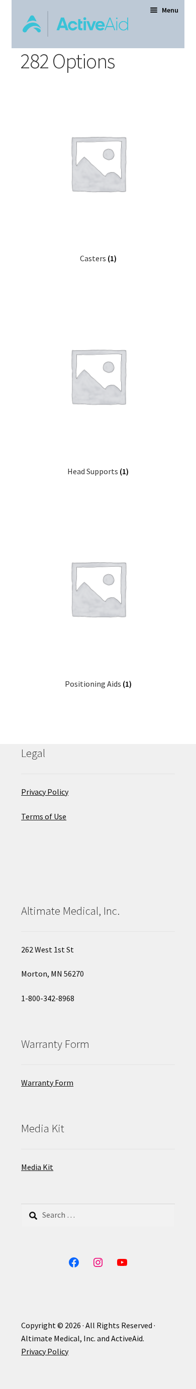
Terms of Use (43, 816)
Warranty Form (47, 1083)
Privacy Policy (44, 792)
